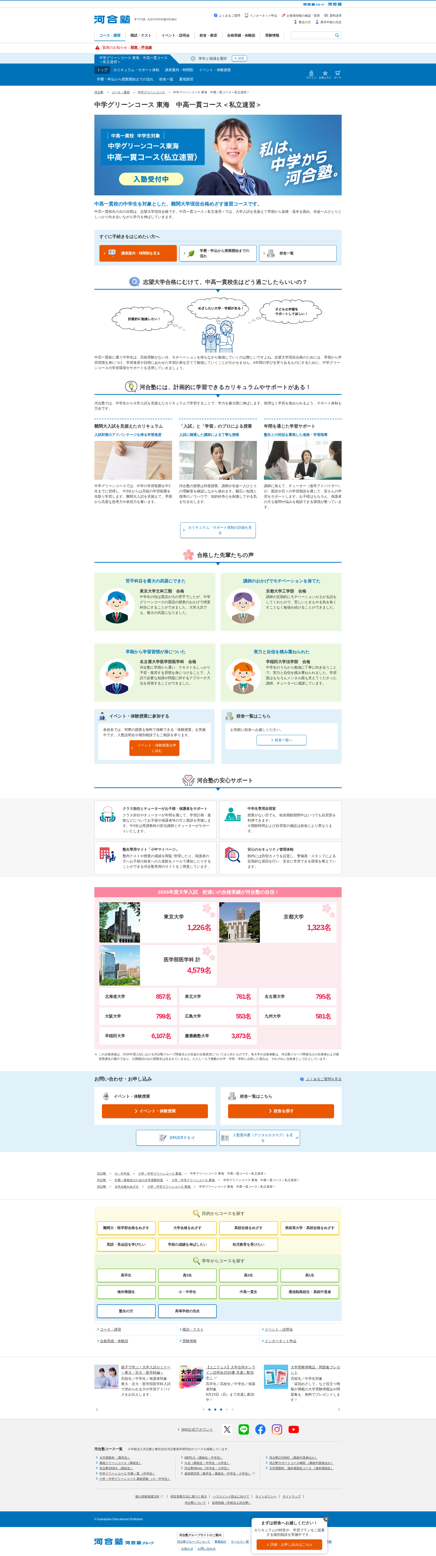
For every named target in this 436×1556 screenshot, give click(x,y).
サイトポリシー (266, 1496)
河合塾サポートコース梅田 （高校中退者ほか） (301, 1463)
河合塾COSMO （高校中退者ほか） (293, 1457)
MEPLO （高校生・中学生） (203, 1457)
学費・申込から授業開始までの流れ (125, 79)
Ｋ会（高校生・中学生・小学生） (207, 1463)
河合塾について (195, 1503)
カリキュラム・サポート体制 (136, 70)
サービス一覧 (240, 1541)
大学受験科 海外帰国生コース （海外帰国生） (301, 1468)
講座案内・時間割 (179, 70)
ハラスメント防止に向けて (231, 1496)
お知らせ (187, 1548)
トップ (102, 70)
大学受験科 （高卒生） (114, 1457)
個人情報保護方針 (147, 1496)
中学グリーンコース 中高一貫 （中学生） (127, 1473)
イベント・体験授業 (215, 70)
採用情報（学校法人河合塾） (231, 1503)
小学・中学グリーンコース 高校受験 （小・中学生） (135, 1479)
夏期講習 (186, 79)
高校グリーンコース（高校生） (120, 1463)
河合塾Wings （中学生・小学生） (207, 1468)
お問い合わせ (207, 1548)
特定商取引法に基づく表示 (189, 1496)
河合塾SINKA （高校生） (116, 1468)
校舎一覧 (166, 79)
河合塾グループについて (193, 1541)
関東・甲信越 (141, 47)
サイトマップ (292, 1496)
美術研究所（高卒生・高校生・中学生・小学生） (217, 1473)
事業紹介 (220, 1541)
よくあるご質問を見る (323, 1079)
